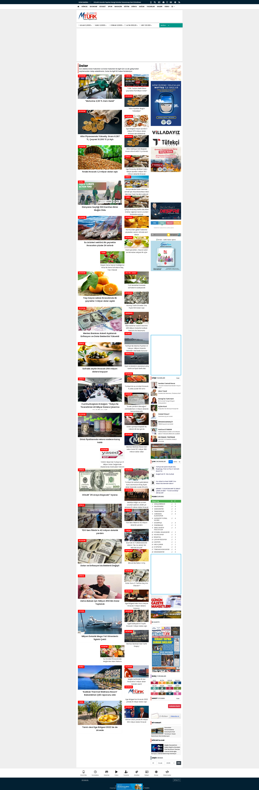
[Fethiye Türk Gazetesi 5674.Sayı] (166, 649)
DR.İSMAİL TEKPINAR (166, 437)
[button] (173, 6)
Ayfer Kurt (162, 406)
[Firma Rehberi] (163, 2)
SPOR (110, 6)
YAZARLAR (151, 6)
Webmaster (167, 775)
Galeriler (106, 775)
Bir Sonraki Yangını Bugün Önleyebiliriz (166, 402)
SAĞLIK (141, 6)
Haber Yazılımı (144, 788)
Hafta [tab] (175, 462)
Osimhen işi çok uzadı (165, 416)
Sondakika (95, 775)
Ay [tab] (179, 462)
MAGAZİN (118, 6)
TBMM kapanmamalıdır (165, 424)
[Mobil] (150, 2)
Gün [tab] (170, 462)
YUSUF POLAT (163, 414)
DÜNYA (134, 6)
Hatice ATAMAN (165, 429)
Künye (156, 775)
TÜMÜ (177, 378)
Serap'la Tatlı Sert (166, 399)
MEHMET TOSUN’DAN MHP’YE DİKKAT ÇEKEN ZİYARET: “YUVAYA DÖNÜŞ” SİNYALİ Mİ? (166, 491)
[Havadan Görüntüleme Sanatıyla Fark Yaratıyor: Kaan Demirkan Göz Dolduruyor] (157, 730)
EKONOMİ (93, 6)
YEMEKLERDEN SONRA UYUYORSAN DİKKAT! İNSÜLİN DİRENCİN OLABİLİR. (169, 433)
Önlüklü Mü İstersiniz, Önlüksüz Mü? (169, 393)
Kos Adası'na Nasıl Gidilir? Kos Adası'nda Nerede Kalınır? (164, 482)
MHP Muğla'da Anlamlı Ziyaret (105, 2)
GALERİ (159, 6)
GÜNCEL (84, 6)
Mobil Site (83, 775)
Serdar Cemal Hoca (166, 383)
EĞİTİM (126, 6)
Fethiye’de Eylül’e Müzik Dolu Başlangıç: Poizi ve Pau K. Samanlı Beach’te (165, 469)
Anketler (137, 775)
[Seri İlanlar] (167, 2)
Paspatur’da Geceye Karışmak (168, 409)
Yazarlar (126, 775)
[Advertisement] (144, 16)
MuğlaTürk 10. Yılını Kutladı (163, 475)
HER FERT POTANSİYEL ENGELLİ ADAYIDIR (167, 440)
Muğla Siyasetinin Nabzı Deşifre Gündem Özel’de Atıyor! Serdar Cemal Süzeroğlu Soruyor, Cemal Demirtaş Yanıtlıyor (165, 749)
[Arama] (155, 2)
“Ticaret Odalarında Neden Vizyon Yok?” (169, 387)
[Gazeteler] (171, 2)
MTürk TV (177, 780)
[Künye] (175, 2)
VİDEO (167, 6)
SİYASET (102, 6)
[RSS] (179, 2)
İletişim (147, 775)
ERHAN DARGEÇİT (165, 422)
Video (116, 775)
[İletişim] (159, 2)
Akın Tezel (162, 391)
